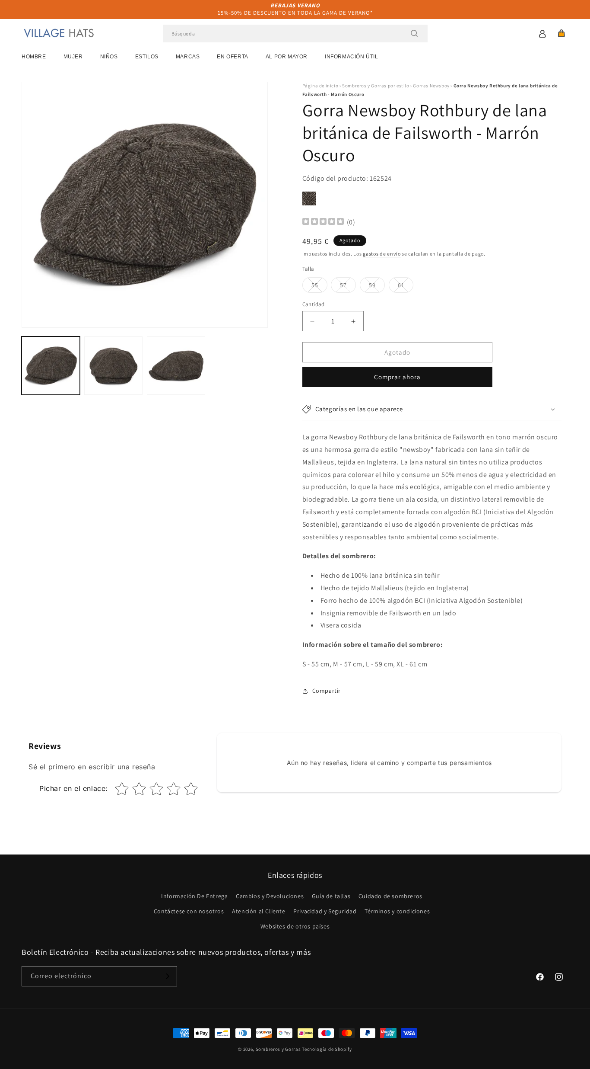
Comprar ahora (397, 377)
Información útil (351, 57)
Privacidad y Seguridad (324, 911)
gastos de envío (382, 253)
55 (319, 287)
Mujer (73, 57)
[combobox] (295, 33)
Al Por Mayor (287, 57)
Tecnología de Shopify (327, 1049)
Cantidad (313, 304)
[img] (323, 222)
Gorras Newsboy (431, 86)
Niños (109, 57)
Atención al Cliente (258, 911)
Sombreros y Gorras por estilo (375, 86)
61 (405, 287)
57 (348, 287)
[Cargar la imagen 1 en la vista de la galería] (51, 365)
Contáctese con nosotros (189, 911)
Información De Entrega (194, 896)
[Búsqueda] (414, 33)
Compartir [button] (326, 691)
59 (377, 287)
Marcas (188, 57)
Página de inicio (320, 86)
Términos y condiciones (397, 911)
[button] (561, 33)
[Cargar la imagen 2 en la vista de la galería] (113, 365)
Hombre (34, 57)
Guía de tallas (331, 896)
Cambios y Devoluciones (270, 896)
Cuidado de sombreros (390, 896)
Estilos (147, 57)
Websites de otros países (295, 926)
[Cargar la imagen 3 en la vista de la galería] (176, 365)
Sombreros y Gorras (278, 1049)
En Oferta (232, 57)
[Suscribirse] (167, 976)
